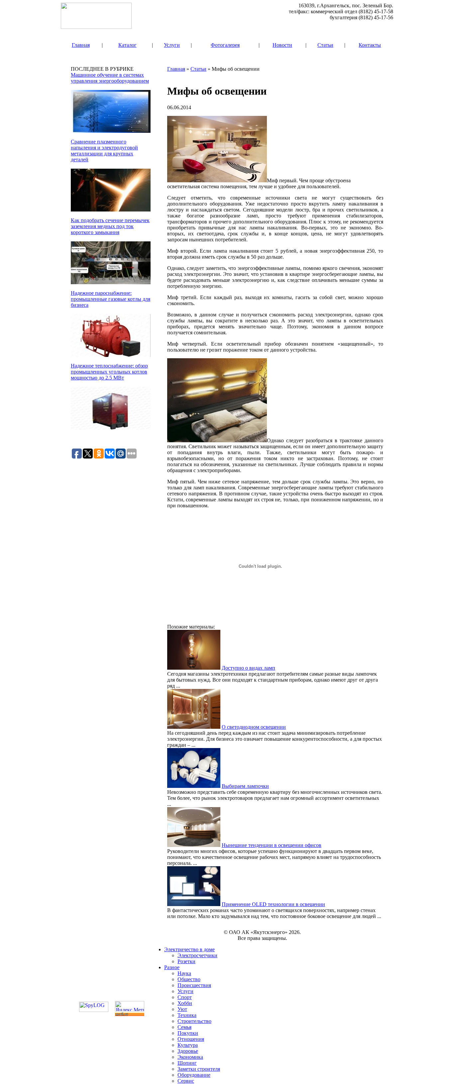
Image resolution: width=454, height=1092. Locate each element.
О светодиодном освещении (254, 727)
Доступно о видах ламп (248, 668)
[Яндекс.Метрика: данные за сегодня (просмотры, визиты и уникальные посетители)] (129, 1006)
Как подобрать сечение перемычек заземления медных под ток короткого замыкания (110, 226)
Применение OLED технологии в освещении (273, 904)
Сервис (185, 1081)
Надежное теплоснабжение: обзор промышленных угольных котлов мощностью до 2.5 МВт (109, 371)
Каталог (127, 45)
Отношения (190, 1039)
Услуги (172, 45)
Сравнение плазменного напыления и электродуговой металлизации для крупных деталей (104, 150)
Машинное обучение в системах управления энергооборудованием (110, 78)
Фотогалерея (225, 45)
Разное (171, 967)
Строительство (194, 1021)
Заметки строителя (198, 1069)
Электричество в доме (189, 949)
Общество (188, 979)
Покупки (187, 1033)
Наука (184, 973)
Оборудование (193, 1075)
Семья (184, 1027)
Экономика (190, 1057)
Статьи (325, 45)
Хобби (184, 1003)
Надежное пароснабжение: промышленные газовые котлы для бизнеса (110, 299)
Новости (282, 45)
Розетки (186, 961)
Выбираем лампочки (245, 786)
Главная (81, 45)
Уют (182, 1009)
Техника (186, 1015)
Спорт (184, 997)
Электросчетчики (197, 955)
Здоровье (187, 1051)
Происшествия (194, 985)
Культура (187, 1045)
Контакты (370, 45)
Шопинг (187, 1063)
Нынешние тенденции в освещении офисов (271, 845)
